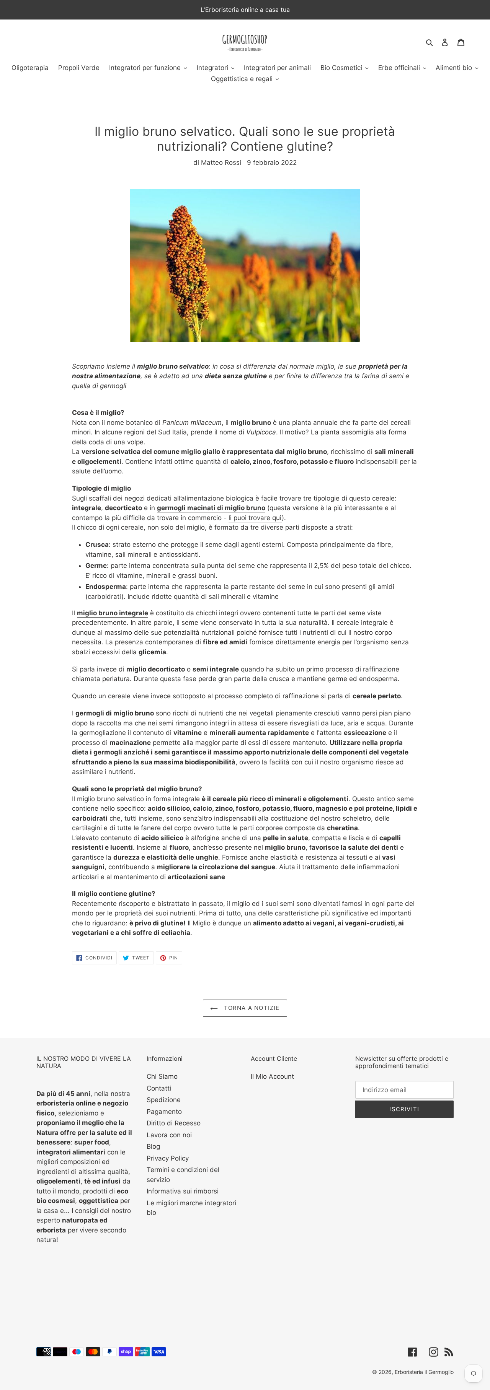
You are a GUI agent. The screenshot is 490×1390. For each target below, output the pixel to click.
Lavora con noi (169, 1135)
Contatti (159, 1088)
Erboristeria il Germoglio (424, 1372)
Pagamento (164, 1111)
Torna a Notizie (250, 1007)
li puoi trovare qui (255, 518)
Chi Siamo (162, 1076)
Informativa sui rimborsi (183, 1191)
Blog (153, 1146)
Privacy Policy (168, 1158)
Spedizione (164, 1100)
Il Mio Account (272, 1076)
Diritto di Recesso (174, 1123)
